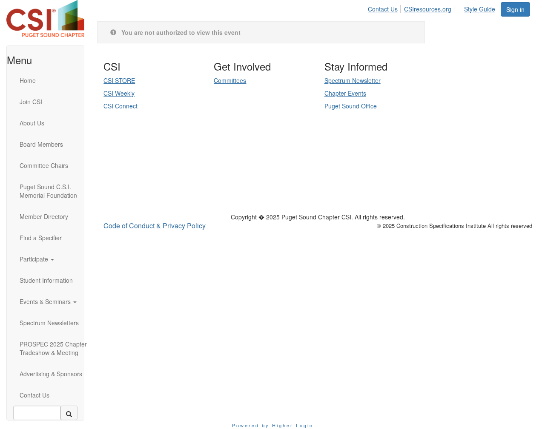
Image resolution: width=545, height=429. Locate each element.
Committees (230, 80)
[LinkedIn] (151, 182)
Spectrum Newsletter (352, 80)
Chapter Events (345, 93)
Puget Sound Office (350, 106)
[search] (68, 413)
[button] (55, 259)
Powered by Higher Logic (272, 425)
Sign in (515, 9)
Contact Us (383, 9)
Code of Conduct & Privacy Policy (154, 225)
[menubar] (434, 7)
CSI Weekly (119, 93)
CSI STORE (119, 80)
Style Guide (479, 9)
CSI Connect (120, 106)
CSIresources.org (427, 9)
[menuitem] (385, 7)
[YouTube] (163, 182)
